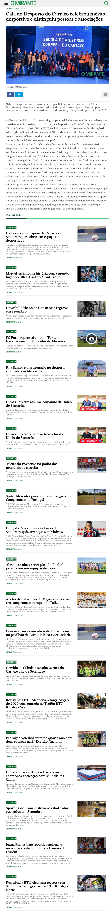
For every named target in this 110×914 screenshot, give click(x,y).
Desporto (10, 8)
